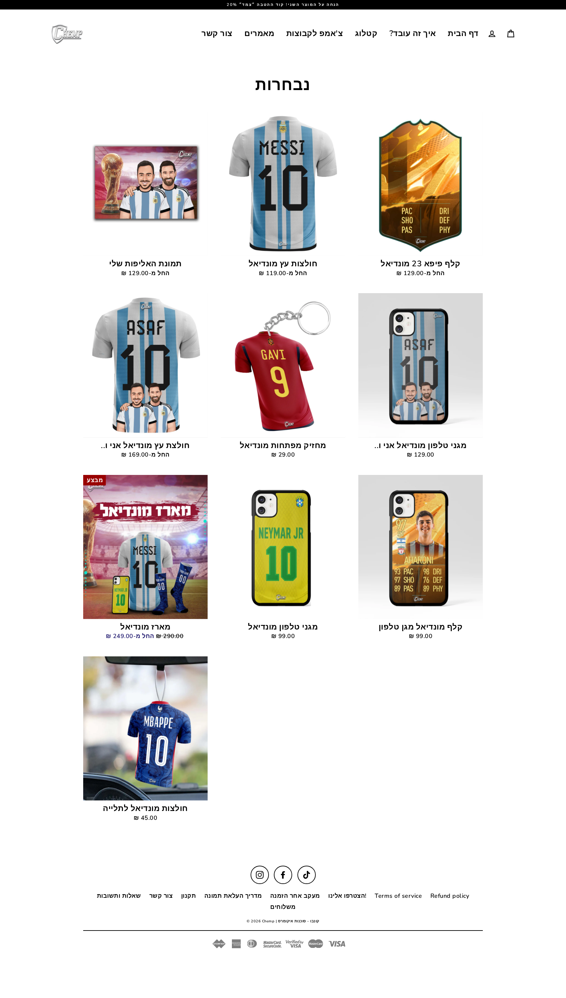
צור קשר (217, 33)
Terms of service (398, 896)
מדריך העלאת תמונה (233, 896)
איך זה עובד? (412, 33)
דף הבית (463, 33)
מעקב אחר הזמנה (295, 896)
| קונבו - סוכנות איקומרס (297, 921)
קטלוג (366, 33)
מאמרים (259, 33)
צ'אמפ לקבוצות (314, 33)
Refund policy (449, 896)
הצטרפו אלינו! (347, 896)
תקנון (188, 896)
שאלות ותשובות (119, 896)
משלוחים (283, 907)
